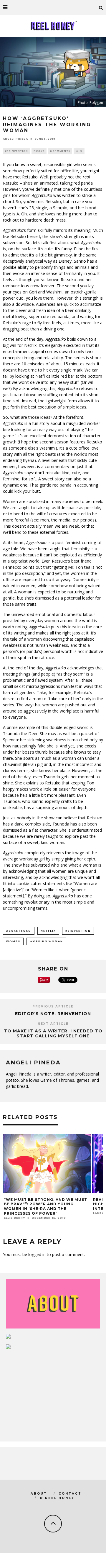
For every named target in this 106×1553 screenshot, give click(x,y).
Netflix (48, 931)
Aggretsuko (18, 931)
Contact (70, 1493)
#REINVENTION (16, 151)
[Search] (101, 7)
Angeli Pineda (15, 138)
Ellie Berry (14, 1217)
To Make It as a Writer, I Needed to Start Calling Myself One (53, 1033)
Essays (39, 151)
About (39, 1493)
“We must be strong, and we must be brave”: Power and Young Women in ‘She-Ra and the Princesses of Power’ (45, 1206)
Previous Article (53, 1006)
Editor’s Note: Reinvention (53, 1013)
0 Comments (60, 151)
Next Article (53, 1024)
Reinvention (78, 931)
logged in (37, 1254)
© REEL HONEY (57, 1498)
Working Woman (46, 941)
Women (13, 941)
